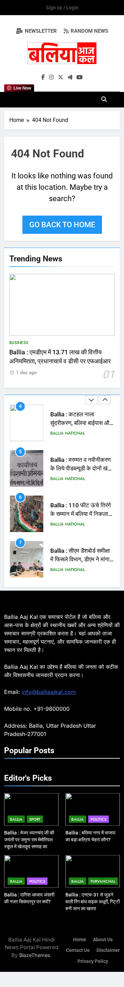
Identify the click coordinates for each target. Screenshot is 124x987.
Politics (98, 819)
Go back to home (62, 224)
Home (79, 940)
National (75, 433)
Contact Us (78, 950)
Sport (35, 819)
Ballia (56, 433)
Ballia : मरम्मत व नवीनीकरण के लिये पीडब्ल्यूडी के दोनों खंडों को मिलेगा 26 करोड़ (81, 468)
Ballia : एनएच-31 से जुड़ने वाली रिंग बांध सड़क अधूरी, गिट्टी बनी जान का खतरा (92, 901)
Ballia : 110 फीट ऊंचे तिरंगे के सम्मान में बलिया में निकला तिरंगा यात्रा (80, 514)
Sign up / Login (62, 7)
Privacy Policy (93, 961)
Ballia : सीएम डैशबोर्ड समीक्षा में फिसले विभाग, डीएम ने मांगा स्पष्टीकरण (80, 559)
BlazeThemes (34, 955)
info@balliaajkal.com (49, 691)
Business (18, 343)
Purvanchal (103, 881)
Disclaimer (108, 950)
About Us (103, 940)
